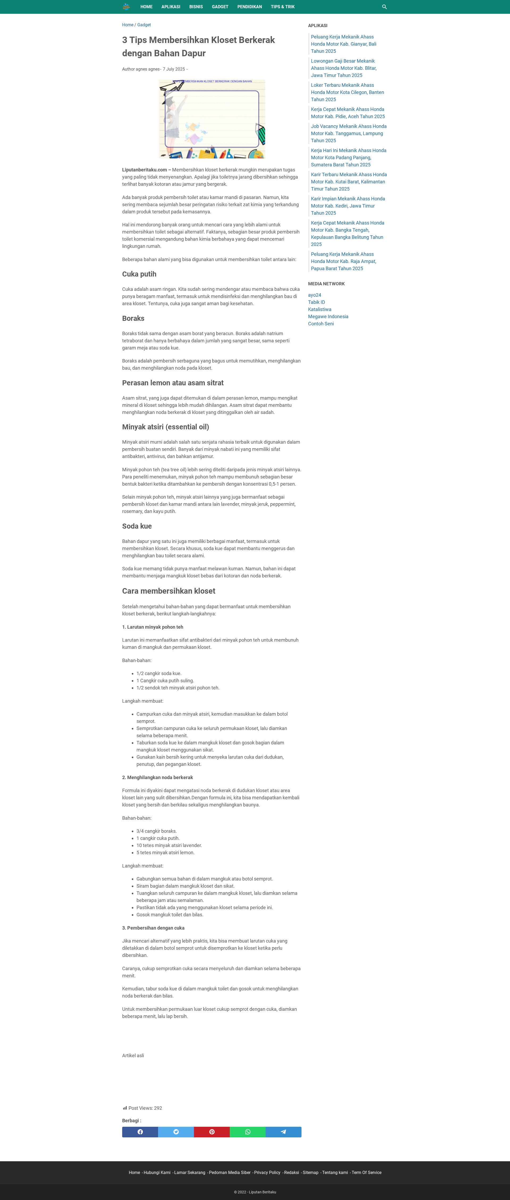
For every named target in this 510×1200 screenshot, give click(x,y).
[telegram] (283, 1132)
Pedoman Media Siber (229, 1172)
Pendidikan (249, 6)
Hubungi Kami (157, 1172)
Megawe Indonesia (328, 316)
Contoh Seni (321, 323)
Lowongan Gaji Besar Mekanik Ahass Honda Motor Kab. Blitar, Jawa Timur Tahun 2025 (344, 68)
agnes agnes (148, 69)
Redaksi (291, 1172)
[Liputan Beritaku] (126, 7)
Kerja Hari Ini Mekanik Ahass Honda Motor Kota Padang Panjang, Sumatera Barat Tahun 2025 (348, 157)
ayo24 (314, 295)
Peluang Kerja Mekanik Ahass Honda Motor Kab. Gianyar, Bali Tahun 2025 (343, 44)
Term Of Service (366, 1172)
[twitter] (176, 1132)
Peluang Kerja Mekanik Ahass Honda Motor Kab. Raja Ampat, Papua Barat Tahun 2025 (343, 261)
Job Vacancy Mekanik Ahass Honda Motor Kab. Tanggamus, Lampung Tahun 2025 (349, 133)
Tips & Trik (283, 6)
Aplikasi (171, 6)
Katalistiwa (320, 309)
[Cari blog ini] (384, 7)
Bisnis (196, 6)
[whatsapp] (248, 1132)
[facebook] (140, 1132)
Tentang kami (335, 1172)
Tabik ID (316, 302)
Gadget (220, 6)
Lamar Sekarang (189, 1172)
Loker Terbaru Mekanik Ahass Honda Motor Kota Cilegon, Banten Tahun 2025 (347, 92)
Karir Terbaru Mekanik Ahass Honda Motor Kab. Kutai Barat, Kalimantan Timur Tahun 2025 (349, 182)
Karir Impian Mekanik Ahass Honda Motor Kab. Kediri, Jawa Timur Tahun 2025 (348, 206)
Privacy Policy (267, 1172)
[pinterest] (212, 1132)
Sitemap (310, 1172)
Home (146, 6)
